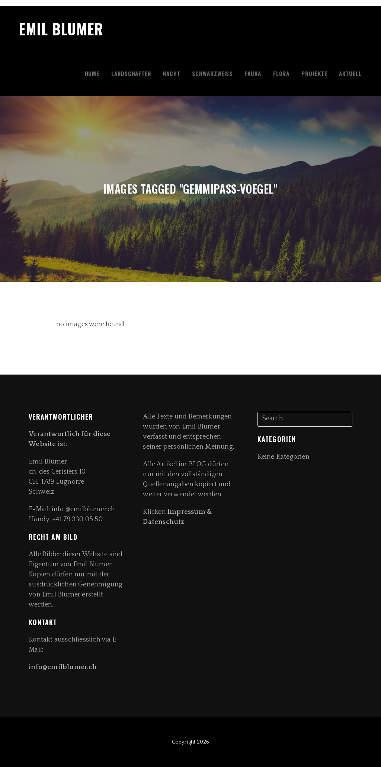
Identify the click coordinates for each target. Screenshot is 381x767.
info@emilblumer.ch (63, 667)
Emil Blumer (61, 28)
